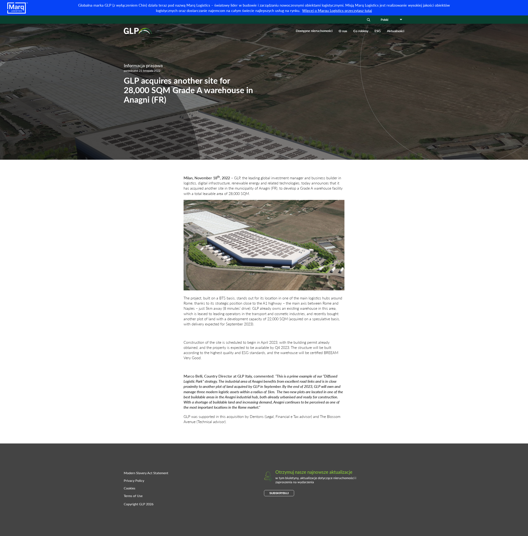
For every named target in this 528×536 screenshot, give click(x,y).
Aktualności (395, 30)
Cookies (129, 488)
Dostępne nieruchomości (314, 30)
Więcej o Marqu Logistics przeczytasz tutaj (337, 10)
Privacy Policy (134, 480)
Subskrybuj (279, 493)
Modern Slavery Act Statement (146, 472)
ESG (378, 30)
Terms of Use (133, 495)
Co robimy (360, 30)
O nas (343, 30)
